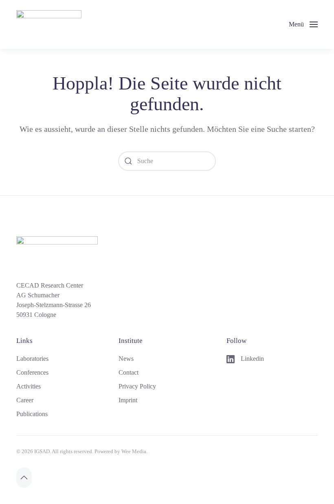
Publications (32, 413)
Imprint (128, 400)
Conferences (32, 372)
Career (24, 400)
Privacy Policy (137, 386)
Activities (28, 386)
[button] (303, 24)
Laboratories (32, 358)
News (126, 358)
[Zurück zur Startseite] (48, 24)
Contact (128, 372)
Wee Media (133, 451)
